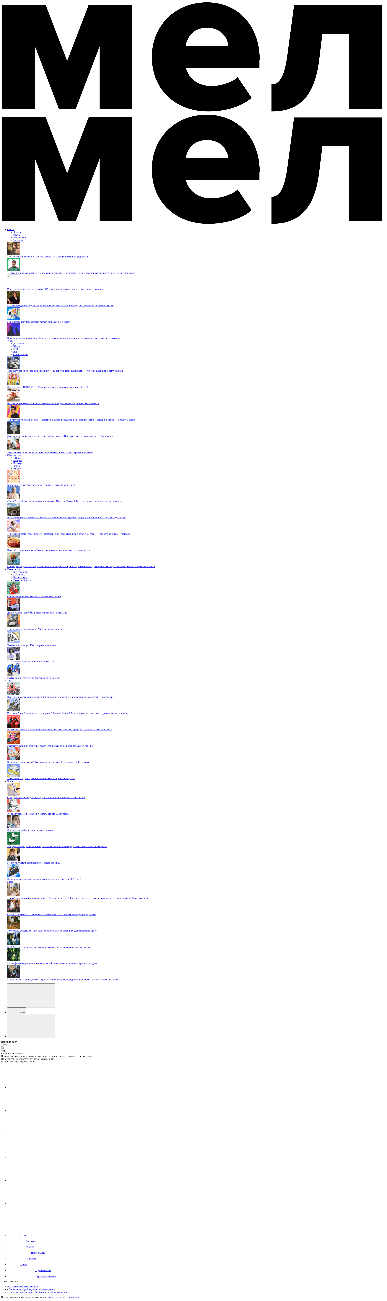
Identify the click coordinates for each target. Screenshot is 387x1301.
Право (16, 235)
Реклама (30, 1247)
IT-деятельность (43, 1270)
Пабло (23, 1264)
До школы (18, 343)
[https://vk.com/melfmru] (30, 1133)
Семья (10, 229)
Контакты (31, 1241)
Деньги (17, 232)
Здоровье (18, 240)
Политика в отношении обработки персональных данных (38, 1292)
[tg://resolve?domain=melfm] (30, 1087)
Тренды (17, 457)
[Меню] (31, 1026)
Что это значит (20, 577)
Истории (17, 460)
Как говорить (20, 572)
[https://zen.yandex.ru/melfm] (30, 1110)
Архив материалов (46, 1276)
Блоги (10, 881)
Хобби (16, 466)
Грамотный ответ (22, 580)
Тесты (10, 680)
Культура (18, 463)
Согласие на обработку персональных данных (32, 1289)
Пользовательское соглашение (22, 1286)
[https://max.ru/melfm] (30, 1227)
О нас (23, 1235)
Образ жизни (14, 455)
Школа (16, 346)
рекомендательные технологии (63, 1297)
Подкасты (31, 1258)
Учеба (10, 341)
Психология (19, 237)
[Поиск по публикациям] (31, 995)
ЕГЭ (15, 349)
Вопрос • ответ (15, 781)
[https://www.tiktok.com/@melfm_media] (30, 1157)
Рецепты (17, 468)
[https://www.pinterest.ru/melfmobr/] (30, 1180)
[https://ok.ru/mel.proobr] (30, 1203)
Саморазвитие (20, 354)
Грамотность (13, 569)
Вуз (15, 351)
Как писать (19, 574)
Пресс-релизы (38, 1252)
